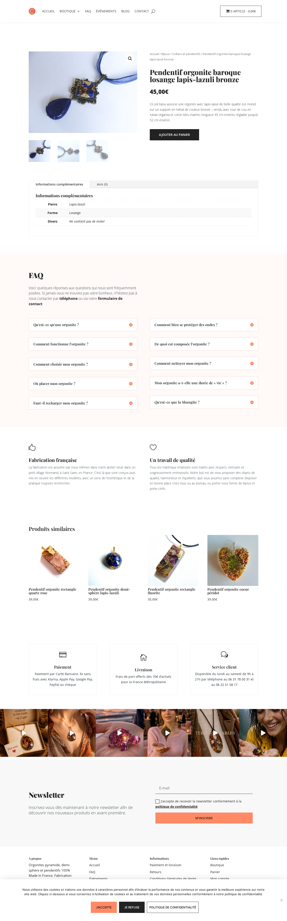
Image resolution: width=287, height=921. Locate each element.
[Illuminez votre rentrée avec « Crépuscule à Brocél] (167, 733)
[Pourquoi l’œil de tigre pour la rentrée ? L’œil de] (72, 733)
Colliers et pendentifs (186, 54)
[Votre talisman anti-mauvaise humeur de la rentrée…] (263, 733)
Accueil (48, 11)
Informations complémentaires (59, 184)
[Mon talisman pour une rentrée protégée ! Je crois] (215, 733)
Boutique (68, 11)
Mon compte (219, 879)
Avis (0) (102, 184)
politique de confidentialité (176, 806)
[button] (130, 59)
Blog (125, 11)
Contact (142, 11)
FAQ (88, 11)
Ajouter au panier (174, 135)
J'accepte (104, 907)
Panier (215, 872)
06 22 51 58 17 (226, 684)
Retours (155, 872)
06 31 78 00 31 (239, 679)
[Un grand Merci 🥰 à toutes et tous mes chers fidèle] (24, 733)
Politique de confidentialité (172, 907)
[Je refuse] (281, 900)
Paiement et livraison (165, 865)
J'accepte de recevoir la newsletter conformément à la (198, 804)
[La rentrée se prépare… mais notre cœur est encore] (120, 733)
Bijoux (165, 54)
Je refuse (131, 907)
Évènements (106, 11)
